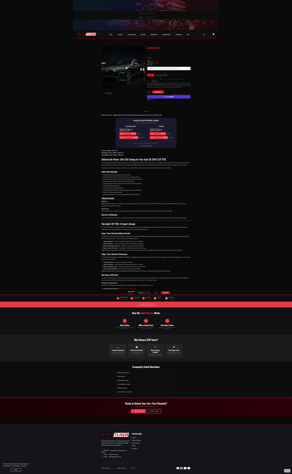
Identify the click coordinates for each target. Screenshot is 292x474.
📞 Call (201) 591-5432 (138, 410)
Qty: (148, 81)
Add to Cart (158, 92)
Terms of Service (136, 440)
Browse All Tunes (154, 411)
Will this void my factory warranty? (123, 372)
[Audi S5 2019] (108, 93)
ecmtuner (154, 61)
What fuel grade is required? (122, 388)
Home (141, 17)
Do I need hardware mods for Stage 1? (124, 384)
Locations (134, 448)
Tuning (152, 99)
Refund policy (136, 443)
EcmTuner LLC (113, 468)
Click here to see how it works (127, 288)
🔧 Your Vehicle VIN (171, 79)
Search (134, 437)
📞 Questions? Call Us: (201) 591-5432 (146, 304)
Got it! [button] (15, 469)
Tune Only (150, 75)
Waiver (134, 446)
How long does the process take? (123, 380)
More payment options (178, 95)
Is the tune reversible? (121, 376)
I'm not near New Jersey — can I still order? (124, 391)
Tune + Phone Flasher (161, 75)
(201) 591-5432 (176, 68)
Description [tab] (146, 111)
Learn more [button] (23, 466)
